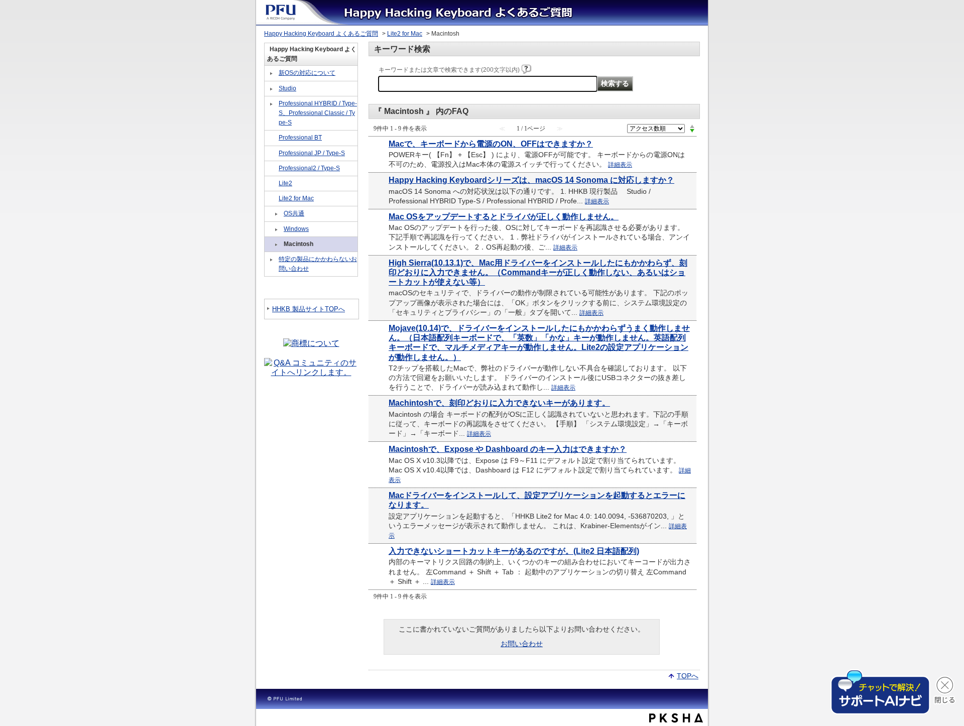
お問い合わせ (522, 644)
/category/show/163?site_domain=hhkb (271, 184)
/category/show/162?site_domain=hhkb (271, 169)
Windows (296, 228)
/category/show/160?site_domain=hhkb (271, 138)
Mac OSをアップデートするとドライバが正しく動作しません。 (504, 216)
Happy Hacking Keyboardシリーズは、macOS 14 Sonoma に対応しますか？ (531, 180)
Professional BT (300, 137)
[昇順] (692, 126)
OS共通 (294, 213)
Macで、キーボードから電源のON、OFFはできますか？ (491, 144)
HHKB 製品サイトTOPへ (308, 309)
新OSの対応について (307, 72)
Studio (287, 88)
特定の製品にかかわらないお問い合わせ (318, 264)
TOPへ (687, 675)
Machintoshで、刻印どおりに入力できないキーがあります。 (499, 403)
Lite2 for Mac (404, 33)
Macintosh (298, 244)
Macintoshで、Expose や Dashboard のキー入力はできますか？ (508, 449)
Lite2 (285, 183)
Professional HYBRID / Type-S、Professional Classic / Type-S (318, 113)
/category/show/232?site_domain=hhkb (271, 198)
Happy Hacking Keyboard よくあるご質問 (321, 33)
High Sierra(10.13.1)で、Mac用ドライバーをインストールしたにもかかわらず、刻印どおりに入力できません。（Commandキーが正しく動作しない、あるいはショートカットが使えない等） (538, 272)
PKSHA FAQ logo (676, 717)
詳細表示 (620, 165)
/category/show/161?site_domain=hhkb (271, 154)
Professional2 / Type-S (309, 168)
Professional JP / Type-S (312, 153)
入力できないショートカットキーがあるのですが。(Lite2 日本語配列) (514, 551)
